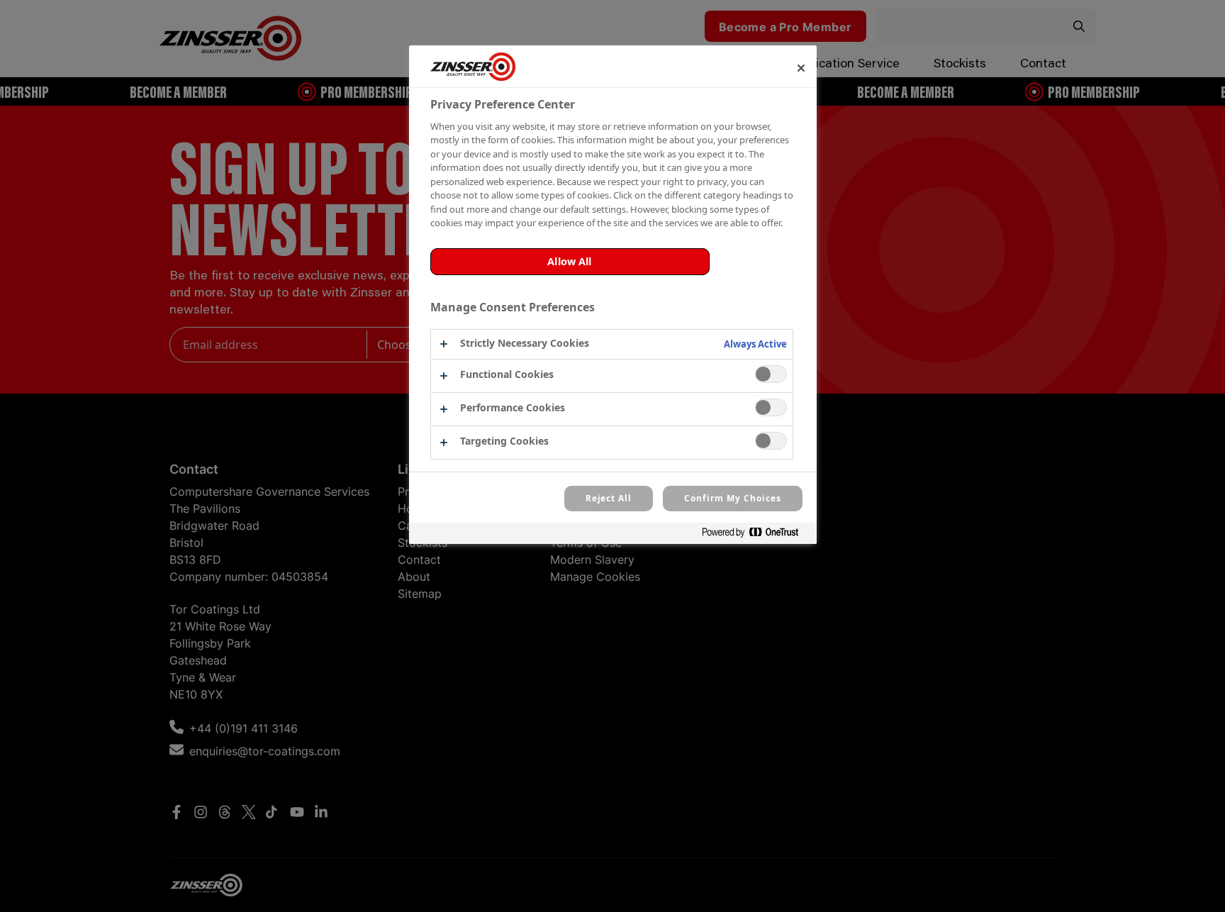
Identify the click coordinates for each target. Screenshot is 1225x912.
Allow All (569, 261)
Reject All (609, 498)
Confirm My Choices (732, 498)
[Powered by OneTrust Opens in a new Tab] (756, 535)
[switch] (771, 374)
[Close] (801, 68)
